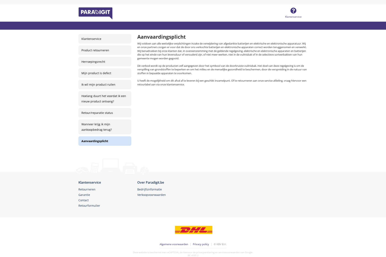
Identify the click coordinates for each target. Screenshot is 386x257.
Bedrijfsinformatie (149, 189)
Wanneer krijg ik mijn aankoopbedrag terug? (96, 127)
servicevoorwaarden (229, 252)
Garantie (84, 195)
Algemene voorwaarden (174, 244)
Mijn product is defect (96, 73)
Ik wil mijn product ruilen (98, 84)
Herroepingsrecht (93, 62)
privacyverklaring (205, 252)
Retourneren (86, 189)
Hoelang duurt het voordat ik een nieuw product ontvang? (103, 98)
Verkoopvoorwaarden (151, 195)
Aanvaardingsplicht (94, 141)
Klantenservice (293, 16)
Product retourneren (95, 50)
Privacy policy (201, 244)
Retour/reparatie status (97, 113)
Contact (83, 200)
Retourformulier (89, 205)
